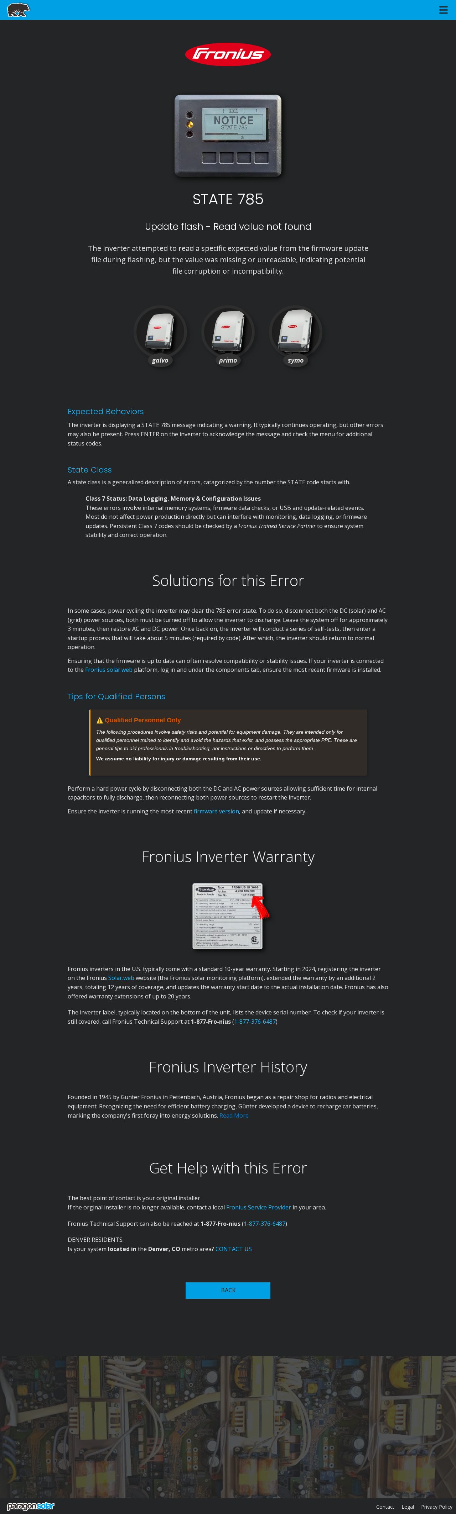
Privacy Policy (436, 1506)
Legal (407, 1506)
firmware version (216, 811)
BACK (228, 1290)
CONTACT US (234, 1249)
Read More (234, 1115)
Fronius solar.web (109, 670)
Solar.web (122, 978)
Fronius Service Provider (258, 1207)
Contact (385, 1506)
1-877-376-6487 (255, 1021)
